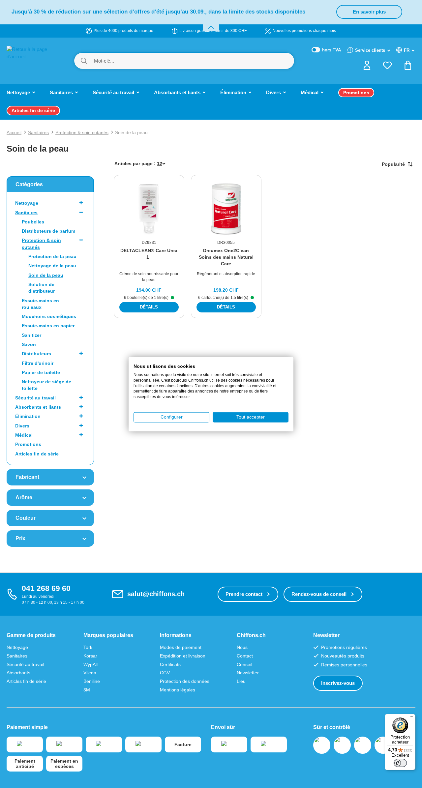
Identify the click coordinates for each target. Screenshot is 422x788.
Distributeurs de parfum (48, 231)
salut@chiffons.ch (156, 594)
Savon (29, 344)
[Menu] (411, 718)
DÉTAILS (149, 307)
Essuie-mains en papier (48, 325)
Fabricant (27, 477)
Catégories (29, 184)
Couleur (25, 518)
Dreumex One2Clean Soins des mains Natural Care (226, 257)
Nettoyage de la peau (52, 265)
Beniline (91, 681)
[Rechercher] (84, 61)
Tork (87, 647)
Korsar (90, 655)
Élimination (28, 416)
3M (86, 689)
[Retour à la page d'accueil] (34, 60)
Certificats (170, 664)
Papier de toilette (41, 372)
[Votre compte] (367, 67)
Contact (245, 655)
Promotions (28, 444)
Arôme (23, 497)
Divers (22, 425)
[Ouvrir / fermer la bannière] (211, 23)
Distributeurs (36, 353)
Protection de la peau (52, 256)
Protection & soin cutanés (41, 243)
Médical (24, 435)
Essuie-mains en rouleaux (40, 304)
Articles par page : (135, 163)
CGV (165, 672)
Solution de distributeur (41, 288)
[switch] (400, 763)
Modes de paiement (180, 647)
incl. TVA (326, 50)
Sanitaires (26, 212)
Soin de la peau (45, 275)
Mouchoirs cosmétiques (49, 316)
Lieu (241, 681)
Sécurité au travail (35, 397)
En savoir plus (369, 12)
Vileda (89, 672)
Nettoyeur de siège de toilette (46, 385)
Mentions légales (177, 689)
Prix (20, 538)
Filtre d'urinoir (37, 363)
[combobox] (193, 61)
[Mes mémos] (387, 67)
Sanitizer (31, 335)
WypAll (90, 664)
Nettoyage (26, 203)
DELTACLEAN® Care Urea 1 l (148, 254)
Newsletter (248, 672)
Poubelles (33, 221)
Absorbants (18, 672)
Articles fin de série (37, 453)
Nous (242, 647)
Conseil (244, 664)
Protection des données (184, 681)
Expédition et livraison (182, 655)
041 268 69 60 (46, 588)
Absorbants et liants (38, 407)
